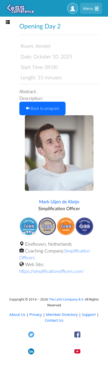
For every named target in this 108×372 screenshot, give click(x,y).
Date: (26, 57)
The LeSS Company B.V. (66, 299)
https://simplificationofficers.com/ (51, 271)
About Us (17, 314)
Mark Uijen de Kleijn (59, 201)
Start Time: (32, 67)
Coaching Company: (44, 250)
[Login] (72, 8)
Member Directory (62, 314)
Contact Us (54, 320)
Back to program (44, 108)
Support (89, 314)
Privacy (35, 314)
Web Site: (34, 264)
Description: (31, 98)
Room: (27, 46)
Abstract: (28, 91)
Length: (28, 78)
